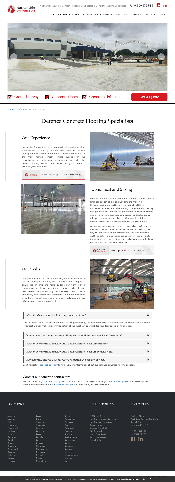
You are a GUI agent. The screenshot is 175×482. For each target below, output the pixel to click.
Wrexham (69, 458)
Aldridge (11, 419)
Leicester (39, 437)
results (127, 381)
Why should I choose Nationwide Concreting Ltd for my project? (65, 359)
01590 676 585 (143, 5)
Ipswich (39, 428)
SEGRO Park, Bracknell (98, 416)
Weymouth (69, 452)
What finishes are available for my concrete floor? (56, 315)
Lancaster (40, 431)
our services (58, 384)
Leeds (38, 434)
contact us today (49, 364)
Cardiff (10, 440)
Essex (38, 416)
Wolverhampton (71, 455)
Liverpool (39, 443)
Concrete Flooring (59, 14)
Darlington (12, 455)
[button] (13, 56)
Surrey (67, 443)
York (66, 461)
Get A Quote (149, 97)
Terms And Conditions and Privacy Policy (128, 479)
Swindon (68, 449)
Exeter (38, 419)
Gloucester (40, 425)
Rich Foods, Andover (98, 437)
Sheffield (68, 434)
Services (126, 14)
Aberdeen (11, 416)
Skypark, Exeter (95, 440)
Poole (67, 425)
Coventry (11, 452)
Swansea (69, 446)
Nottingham (41, 461)
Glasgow (40, 422)
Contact (163, 14)
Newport (39, 455)
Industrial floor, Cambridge (101, 422)
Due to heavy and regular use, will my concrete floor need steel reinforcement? (74, 335)
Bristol (10, 434)
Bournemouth (13, 428)
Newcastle (40, 452)
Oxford (67, 416)
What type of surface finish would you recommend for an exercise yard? (70, 351)
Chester (11, 443)
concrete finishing (114, 381)
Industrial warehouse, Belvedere (103, 419)
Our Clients (137, 14)
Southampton (71, 437)
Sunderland (70, 440)
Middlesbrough (42, 449)
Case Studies (151, 14)
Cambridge (12, 437)
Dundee (11, 458)
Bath (9, 422)
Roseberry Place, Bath (98, 428)
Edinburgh (12, 461)
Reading (68, 431)
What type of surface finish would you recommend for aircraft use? (67, 343)
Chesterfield (13, 446)
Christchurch (13, 449)
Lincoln (39, 440)
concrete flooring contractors (58, 381)
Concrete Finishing (81, 14)
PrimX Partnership (111, 14)
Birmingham (13, 425)
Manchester (41, 446)
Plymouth (69, 422)
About (97, 14)
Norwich (39, 458)
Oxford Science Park (98, 425)
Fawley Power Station (98, 434)
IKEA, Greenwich (96, 431)
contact (69, 384)
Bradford (11, 431)
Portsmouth (70, 428)
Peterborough (70, 419)
